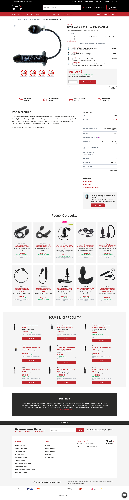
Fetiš (46, 14)
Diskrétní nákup (19, 454)
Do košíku (31, 338)
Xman (74, 57)
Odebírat (79, 430)
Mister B (69, 24)
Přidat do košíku (87, 82)
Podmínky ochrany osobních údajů (25, 469)
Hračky (28, 14)
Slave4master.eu (50, 451)
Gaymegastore (49, 457)
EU (116, 1)
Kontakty (107, 1)
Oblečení (56, 14)
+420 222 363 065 (18, 1)
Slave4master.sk (49, 448)
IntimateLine (76, 47)
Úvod (13, 19)
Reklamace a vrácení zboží (23, 463)
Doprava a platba (89, 1)
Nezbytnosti (68, 14)
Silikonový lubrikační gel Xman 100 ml (83, 58)
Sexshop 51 (48, 454)
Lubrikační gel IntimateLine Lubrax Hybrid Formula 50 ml (89, 64)
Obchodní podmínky (21, 466)
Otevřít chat (98, 205)
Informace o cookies (21, 472)
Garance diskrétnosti (77, 1)
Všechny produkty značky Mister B (64, 409)
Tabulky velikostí (20, 460)
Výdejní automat (20, 451)
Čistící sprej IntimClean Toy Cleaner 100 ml (85, 48)
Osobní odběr (99, 1)
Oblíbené (87, 7)
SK (112, 1)
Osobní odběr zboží (21, 448)
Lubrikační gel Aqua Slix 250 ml (82, 53)
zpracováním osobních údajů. (101, 430)
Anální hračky (27, 19)
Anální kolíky (37, 19)
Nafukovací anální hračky (91, 187)
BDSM (37, 14)
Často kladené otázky (21, 457)
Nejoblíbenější (16, 14)
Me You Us (76, 52)
